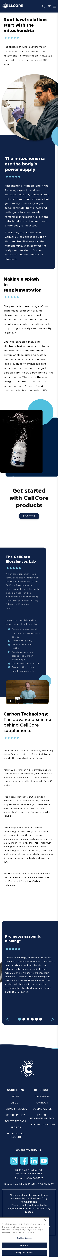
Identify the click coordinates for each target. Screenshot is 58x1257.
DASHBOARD (42, 1096)
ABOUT (15, 1102)
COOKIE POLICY (15, 1115)
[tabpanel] (30, 969)
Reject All (24, 1245)
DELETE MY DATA (15, 1121)
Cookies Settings (24, 1238)
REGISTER (29, 516)
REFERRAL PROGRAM (42, 1124)
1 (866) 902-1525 (33, 1178)
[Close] (45, 1220)
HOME (15, 1096)
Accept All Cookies (24, 1253)
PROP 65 (15, 1127)
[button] (54, 6)
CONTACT (42, 1102)
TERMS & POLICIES (15, 1108)
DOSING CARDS (42, 1108)
